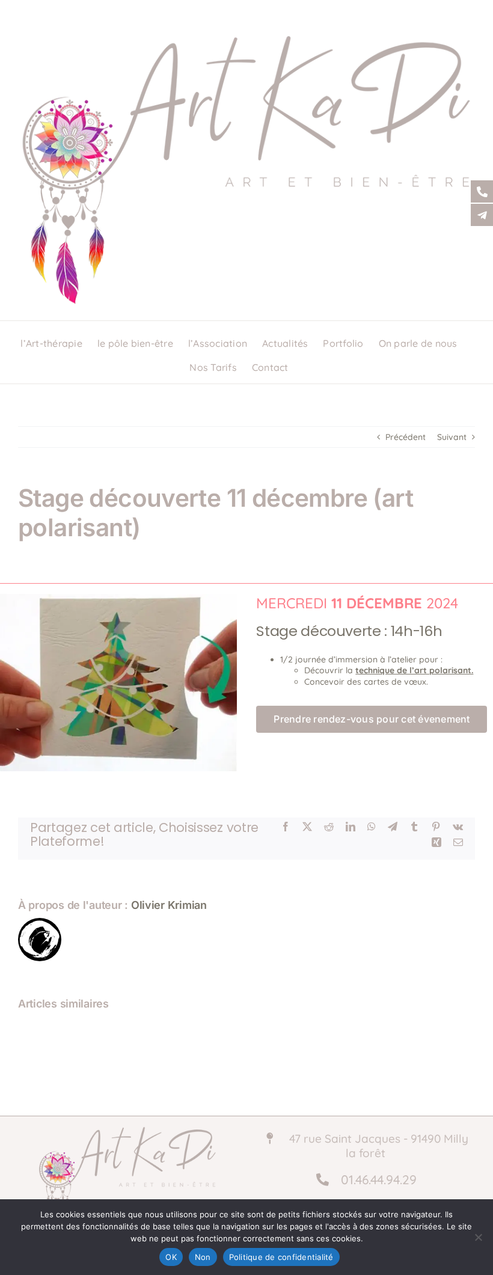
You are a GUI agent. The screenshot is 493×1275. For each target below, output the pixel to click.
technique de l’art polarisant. (414, 670)
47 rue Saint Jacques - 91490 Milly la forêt (377, 1146)
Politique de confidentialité (281, 1257)
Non (203, 1257)
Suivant (452, 437)
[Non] (478, 1237)
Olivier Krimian (169, 905)
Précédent (405, 437)
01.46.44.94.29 (373, 1179)
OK (171, 1257)
